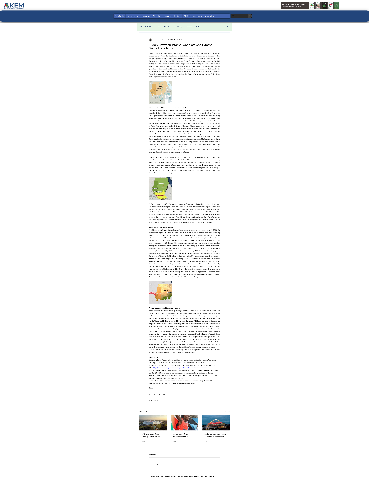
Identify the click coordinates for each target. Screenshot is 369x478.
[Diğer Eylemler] (219, 40)
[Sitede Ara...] (250, 16)
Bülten (198, 27)
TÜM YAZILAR (145, 27)
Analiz (157, 27)
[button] (227, 27)
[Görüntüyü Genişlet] (160, 92)
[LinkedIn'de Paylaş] (159, 394)
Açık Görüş (177, 27)
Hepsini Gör (226, 411)
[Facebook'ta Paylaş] (150, 394)
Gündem (189, 27)
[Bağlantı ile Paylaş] (164, 394)
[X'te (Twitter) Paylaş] (154, 394)
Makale (167, 27)
